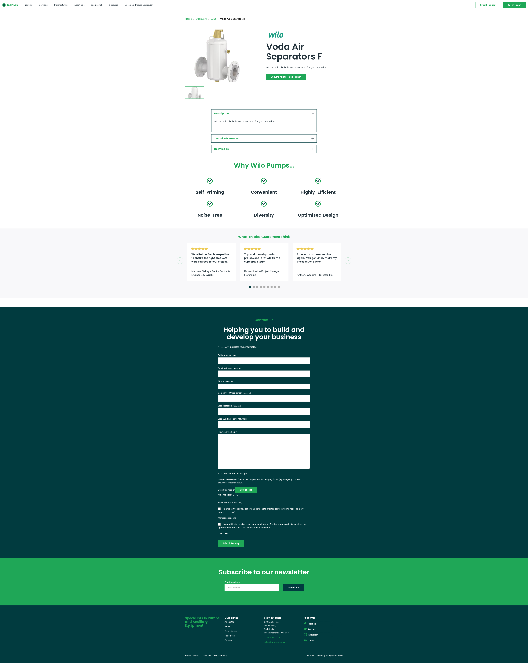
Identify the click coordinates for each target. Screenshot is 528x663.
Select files (246, 489)
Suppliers (113, 4)
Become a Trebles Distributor (139, 4)
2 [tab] (253, 286)
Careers (228, 640)
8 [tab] (274, 286)
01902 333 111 (272, 637)
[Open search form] (470, 5)
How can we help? (227, 431)
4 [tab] (260, 286)
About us (78, 4)
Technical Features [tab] (226, 138)
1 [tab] (249, 286)
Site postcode (229, 405)
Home (188, 655)
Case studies (231, 631)
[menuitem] (29, 5)
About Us (229, 621)
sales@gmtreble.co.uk (275, 642)
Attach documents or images (232, 473)
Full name (227, 355)
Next (348, 260)
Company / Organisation (234, 392)
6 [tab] (267, 286)
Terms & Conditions (202, 655)
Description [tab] (221, 113)
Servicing (43, 4)
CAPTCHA (223, 533)
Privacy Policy (220, 655)
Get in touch (514, 5)
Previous (180, 260)
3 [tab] (257, 286)
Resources (230, 635)
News (227, 626)
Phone (225, 381)
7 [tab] (271, 286)
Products (28, 4)
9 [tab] (278, 286)
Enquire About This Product (286, 76)
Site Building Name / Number (232, 418)
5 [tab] (264, 286)
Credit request (488, 5)
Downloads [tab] (221, 149)
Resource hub (96, 4)
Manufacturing (61, 4)
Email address (229, 368)
